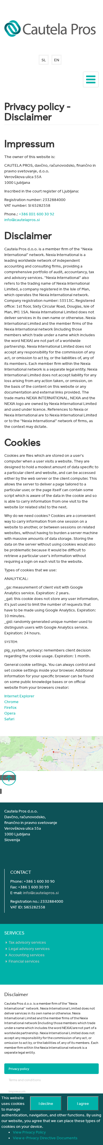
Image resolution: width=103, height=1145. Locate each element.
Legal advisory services (29, 948)
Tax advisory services (27, 942)
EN (56, 60)
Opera (9, 713)
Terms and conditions (25, 1080)
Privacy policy (19, 1069)
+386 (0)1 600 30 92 (36, 214)
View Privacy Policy (29, 1132)
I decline (46, 1103)
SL (43, 60)
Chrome (11, 701)
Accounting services (27, 955)
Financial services (24, 961)
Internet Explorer (19, 696)
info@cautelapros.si (22, 219)
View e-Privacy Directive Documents (45, 1138)
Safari (9, 719)
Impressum (17, 1091)
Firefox (10, 707)
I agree (83, 1103)
